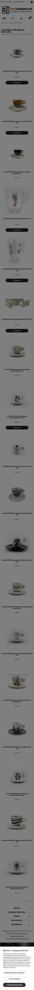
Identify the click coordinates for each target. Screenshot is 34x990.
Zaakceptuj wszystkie (14, 985)
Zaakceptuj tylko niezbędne (14, 973)
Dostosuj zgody (14, 979)
